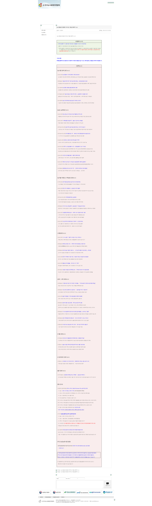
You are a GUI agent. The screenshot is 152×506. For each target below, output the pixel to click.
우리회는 (67, 4)
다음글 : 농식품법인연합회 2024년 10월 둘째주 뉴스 (68, 471)
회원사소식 (44, 34)
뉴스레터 (43, 32)
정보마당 (108, 4)
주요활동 (77, 4)
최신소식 (87, 4)
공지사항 (43, 30)
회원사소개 (98, 4)
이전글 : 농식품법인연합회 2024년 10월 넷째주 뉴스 (68, 470)
